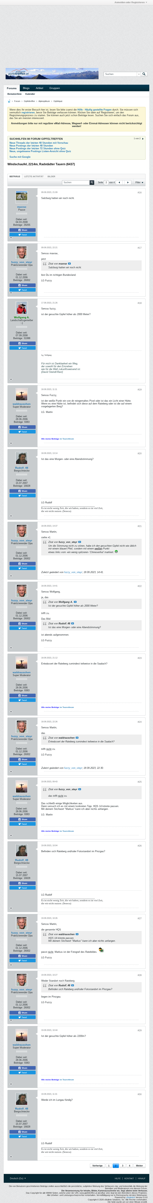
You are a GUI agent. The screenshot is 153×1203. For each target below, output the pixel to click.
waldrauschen (22, 403)
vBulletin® (130, 1197)
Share (24, 230)
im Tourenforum (66, 439)
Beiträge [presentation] (15, 176)
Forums (12, 88)
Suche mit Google (20, 156)
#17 (140, 248)
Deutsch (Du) (17, 1178)
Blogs (26, 88)
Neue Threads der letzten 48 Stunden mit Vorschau (39, 142)
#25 (140, 782)
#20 (140, 453)
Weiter (139, 1165)
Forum (17, 101)
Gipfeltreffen (29, 101)
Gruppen (54, 88)
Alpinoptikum (44, 101)
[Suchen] (144, 74)
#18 (140, 303)
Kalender (30, 94)
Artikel (39, 88)
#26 (140, 845)
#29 (140, 1030)
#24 (140, 722)
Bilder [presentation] (51, 176)
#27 (140, 918)
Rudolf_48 (21, 467)
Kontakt (129, 1178)
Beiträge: (18, 224)
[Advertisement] (47, 13)
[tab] (14, 176)
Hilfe (118, 1178)
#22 (140, 586)
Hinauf (142, 1178)
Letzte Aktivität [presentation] (33, 176)
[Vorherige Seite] (119, 182)
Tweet (24, 234)
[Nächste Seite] (127, 182)
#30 (140, 1094)
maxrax (21, 206)
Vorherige (97, 1165)
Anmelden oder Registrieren (130, 2)
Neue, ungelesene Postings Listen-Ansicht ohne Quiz (40, 151)
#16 (140, 192)
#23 (140, 658)
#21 (140, 526)
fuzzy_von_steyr (21, 262)
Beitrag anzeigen (69, 264)
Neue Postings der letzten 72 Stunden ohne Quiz (38, 148)
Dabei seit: (21, 219)
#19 (140, 389)
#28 (140, 975)
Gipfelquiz (58, 101)
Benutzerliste (14, 94)
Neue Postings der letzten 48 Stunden (31, 145)
